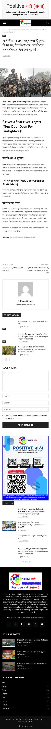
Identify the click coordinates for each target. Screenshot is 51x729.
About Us (8, 719)
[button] (4, 22)
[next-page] (8, 359)
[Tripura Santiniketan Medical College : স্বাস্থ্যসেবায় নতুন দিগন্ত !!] (8, 643)
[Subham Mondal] (25, 289)
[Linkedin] (22, 624)
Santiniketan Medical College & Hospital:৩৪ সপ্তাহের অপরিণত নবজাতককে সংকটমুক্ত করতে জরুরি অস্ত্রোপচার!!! (31, 511)
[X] (18, 62)
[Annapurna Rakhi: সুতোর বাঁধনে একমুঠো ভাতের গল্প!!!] (9, 325)
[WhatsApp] (29, 62)
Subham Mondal (25, 301)
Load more (24, 561)
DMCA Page (38, 719)
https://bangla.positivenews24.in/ (25, 304)
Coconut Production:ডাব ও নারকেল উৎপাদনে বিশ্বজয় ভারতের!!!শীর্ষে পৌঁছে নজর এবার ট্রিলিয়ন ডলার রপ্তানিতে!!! (32, 349)
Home (4, 30)
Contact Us (17, 719)
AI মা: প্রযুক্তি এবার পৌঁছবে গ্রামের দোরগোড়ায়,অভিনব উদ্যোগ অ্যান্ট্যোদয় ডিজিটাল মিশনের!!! (31, 524)
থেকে (38, 221)
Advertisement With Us (24, 722)
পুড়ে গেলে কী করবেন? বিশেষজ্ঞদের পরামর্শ (22, 237)
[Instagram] (15, 624)
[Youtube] (42, 624)
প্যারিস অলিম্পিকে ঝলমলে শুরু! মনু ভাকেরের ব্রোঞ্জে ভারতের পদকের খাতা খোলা (38, 270)
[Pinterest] (24, 62)
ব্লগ (9, 30)
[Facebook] (12, 62)
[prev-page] (4, 359)
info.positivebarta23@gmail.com (30, 617)
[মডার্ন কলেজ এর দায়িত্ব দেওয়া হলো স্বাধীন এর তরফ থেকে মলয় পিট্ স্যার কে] (8, 666)
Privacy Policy (27, 719)
